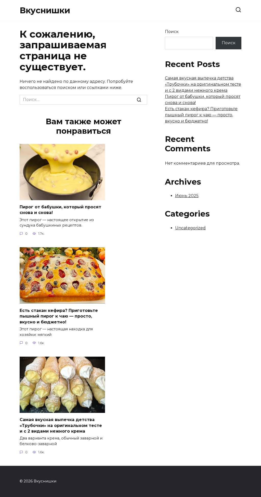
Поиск (172, 31)
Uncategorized (190, 227)
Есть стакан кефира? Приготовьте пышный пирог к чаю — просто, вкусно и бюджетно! (59, 316)
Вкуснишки (45, 10)
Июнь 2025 (187, 195)
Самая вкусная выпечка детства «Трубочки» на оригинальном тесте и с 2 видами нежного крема (61, 425)
